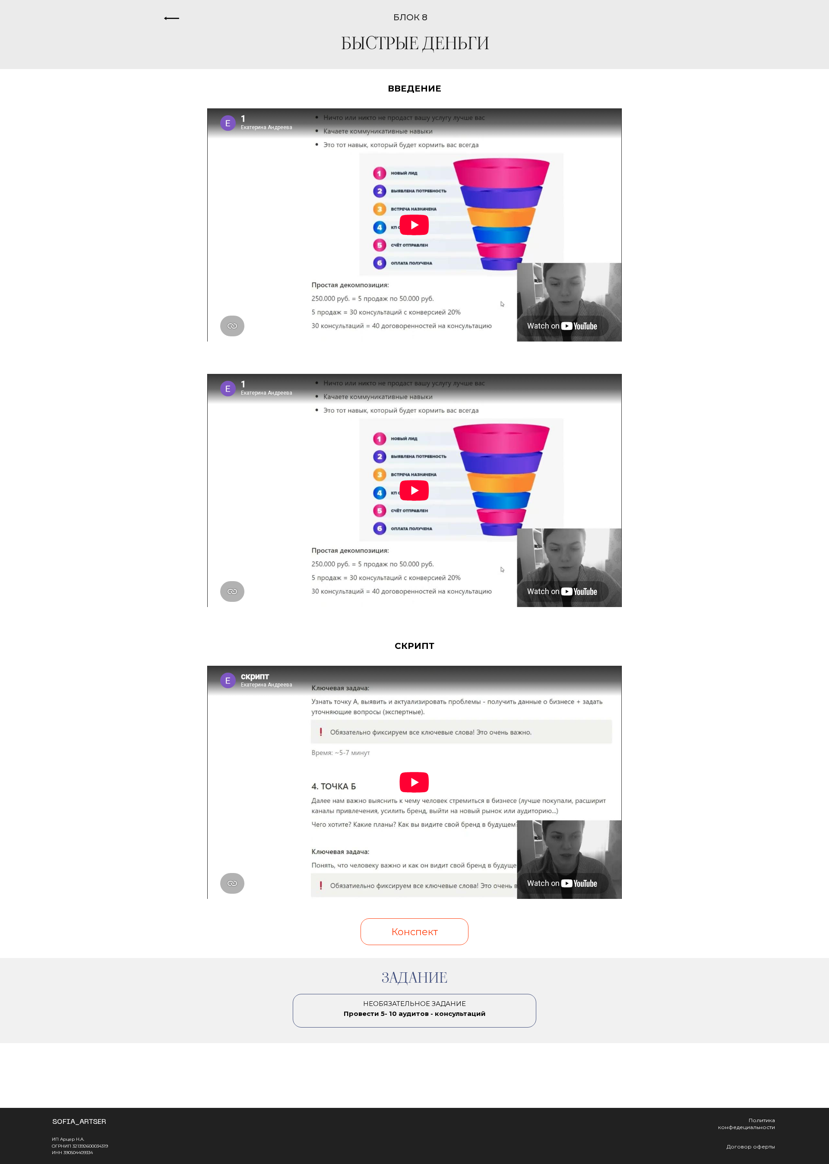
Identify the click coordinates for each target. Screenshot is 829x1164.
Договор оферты (751, 1146)
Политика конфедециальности (746, 1123)
